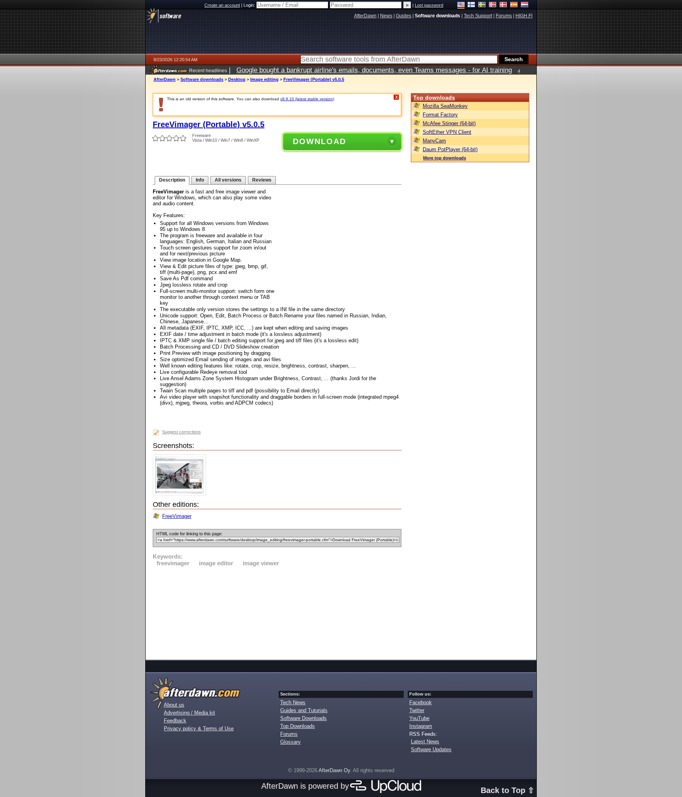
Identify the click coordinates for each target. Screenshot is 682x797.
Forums (289, 734)
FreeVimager (176, 516)
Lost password (429, 5)
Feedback (175, 721)
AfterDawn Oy (334, 770)
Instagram (420, 726)
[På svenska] (482, 5)
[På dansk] (503, 5)
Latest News (425, 741)
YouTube (419, 718)
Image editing (264, 79)
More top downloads (444, 158)
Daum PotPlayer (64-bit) (450, 149)
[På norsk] (493, 5)
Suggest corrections (181, 431)
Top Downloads (297, 726)
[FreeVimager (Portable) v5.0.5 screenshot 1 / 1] (181, 494)
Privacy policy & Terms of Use (199, 728)
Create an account (222, 5)
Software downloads (201, 79)
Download (319, 141)
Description (172, 180)
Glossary (290, 742)
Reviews (262, 180)
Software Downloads (303, 718)
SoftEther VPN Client (447, 132)
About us (174, 705)
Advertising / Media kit (189, 713)
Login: (250, 5)
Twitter (416, 710)
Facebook (420, 702)
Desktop (236, 79)
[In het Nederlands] (524, 5)
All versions (228, 180)
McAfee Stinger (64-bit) (449, 123)
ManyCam (434, 141)
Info (200, 180)
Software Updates (431, 749)
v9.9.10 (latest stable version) (307, 99)
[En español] (514, 5)
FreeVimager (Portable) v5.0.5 (313, 79)
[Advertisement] (277, 611)
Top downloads (434, 97)
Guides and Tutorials (304, 710)
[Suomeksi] (471, 5)
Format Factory (440, 115)
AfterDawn (165, 79)
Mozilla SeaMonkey (445, 106)
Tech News (292, 702)
